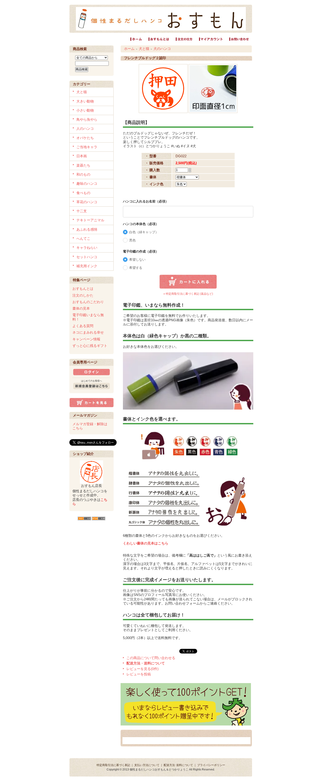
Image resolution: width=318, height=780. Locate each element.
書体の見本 (81, 308)
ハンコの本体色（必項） (141, 224)
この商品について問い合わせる (150, 658)
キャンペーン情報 (86, 339)
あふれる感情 (86, 229)
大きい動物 (85, 101)
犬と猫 (81, 92)
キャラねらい (86, 248)
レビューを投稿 (138, 674)
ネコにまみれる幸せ (88, 332)
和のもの (83, 174)
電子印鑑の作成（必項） (141, 251)
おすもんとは (82, 289)
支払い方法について (146, 765)
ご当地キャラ (86, 147)
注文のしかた (82, 295)
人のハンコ (85, 128)
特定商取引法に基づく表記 (113, 765)
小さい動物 (85, 110)
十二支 (81, 211)
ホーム (129, 49)
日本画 (81, 156)
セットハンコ (86, 257)
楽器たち (83, 165)
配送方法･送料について (178, 765)
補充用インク (86, 266)
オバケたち (85, 138)
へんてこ (83, 238)
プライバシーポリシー (211, 765)
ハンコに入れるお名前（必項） (146, 201)
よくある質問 (82, 326)
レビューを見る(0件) (142, 669)
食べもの (83, 193)
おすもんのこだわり (88, 302)
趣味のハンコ (86, 183)
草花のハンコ (86, 202)
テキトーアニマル (90, 220)
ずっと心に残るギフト (89, 346)
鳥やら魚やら (86, 119)
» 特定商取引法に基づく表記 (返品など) (188, 293)
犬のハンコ (162, 49)
